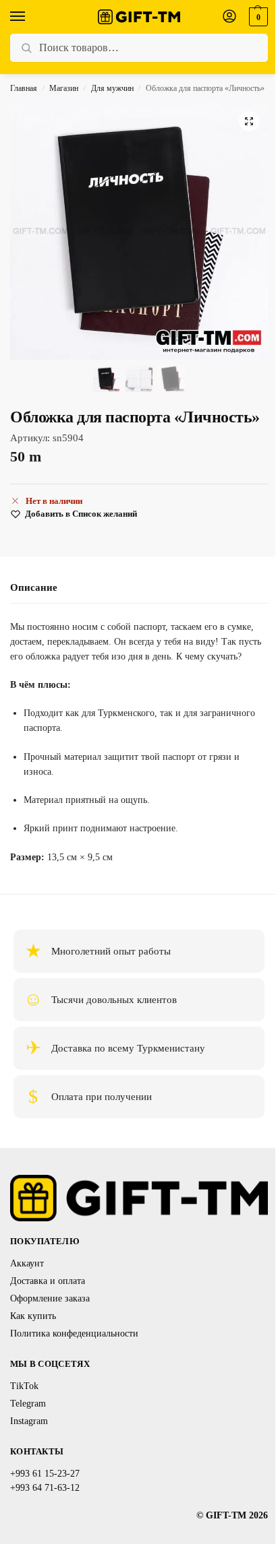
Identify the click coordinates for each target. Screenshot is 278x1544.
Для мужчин (112, 88)
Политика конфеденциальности (74, 1333)
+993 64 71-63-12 (45, 1488)
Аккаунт (27, 1263)
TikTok (24, 1386)
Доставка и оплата (47, 1281)
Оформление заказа (50, 1298)
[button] (257, 16)
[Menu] (30, 17)
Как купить (33, 1316)
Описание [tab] (33, 587)
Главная (23, 88)
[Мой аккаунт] (229, 17)
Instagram (29, 1421)
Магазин (63, 88)
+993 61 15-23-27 (45, 1474)
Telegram (28, 1403)
